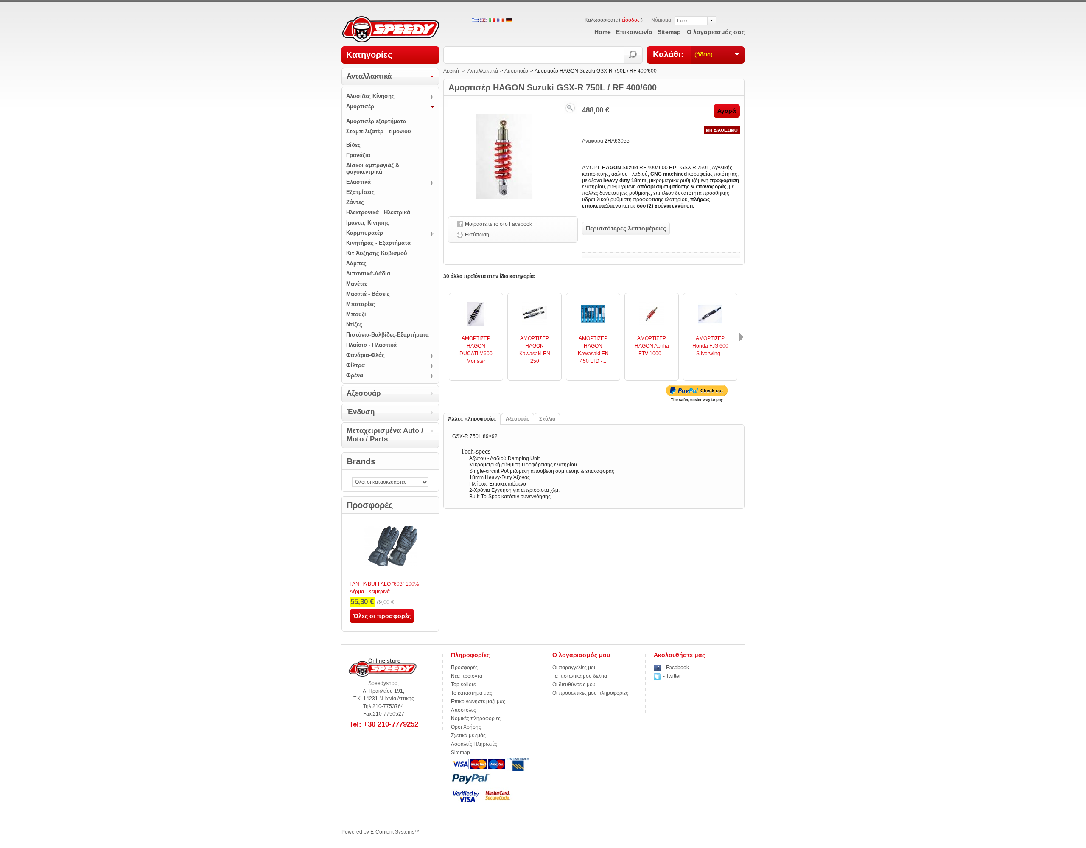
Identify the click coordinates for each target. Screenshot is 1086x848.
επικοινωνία (634, 31)
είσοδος (631, 20)
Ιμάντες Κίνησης (367, 222)
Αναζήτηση (633, 55)
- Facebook (676, 668)
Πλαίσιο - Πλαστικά (371, 345)
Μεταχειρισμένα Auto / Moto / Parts (385, 435)
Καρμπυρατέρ (364, 233)
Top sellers (463, 685)
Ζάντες (355, 202)
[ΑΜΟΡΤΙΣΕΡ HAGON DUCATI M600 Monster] (476, 325)
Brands (361, 461)
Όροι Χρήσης (466, 727)
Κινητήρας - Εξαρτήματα (378, 243)
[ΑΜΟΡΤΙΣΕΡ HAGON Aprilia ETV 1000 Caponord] (651, 325)
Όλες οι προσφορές (382, 615)
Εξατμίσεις (360, 192)
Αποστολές (463, 710)
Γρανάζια (358, 155)
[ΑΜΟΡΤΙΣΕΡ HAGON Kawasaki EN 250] (534, 325)
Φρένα (354, 375)
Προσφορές (370, 505)
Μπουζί (356, 314)
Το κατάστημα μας (471, 693)
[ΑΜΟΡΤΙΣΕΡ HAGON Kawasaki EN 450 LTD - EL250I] (593, 325)
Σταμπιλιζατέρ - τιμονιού (378, 131)
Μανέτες (357, 284)
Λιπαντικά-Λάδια (368, 273)
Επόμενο (741, 337)
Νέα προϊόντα (466, 676)
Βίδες (353, 145)
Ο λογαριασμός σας (716, 31)
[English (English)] (483, 21)
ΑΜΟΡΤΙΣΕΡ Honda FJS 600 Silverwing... (710, 346)
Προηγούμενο (445, 337)
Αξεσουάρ (364, 393)
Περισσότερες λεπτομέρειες (626, 228)
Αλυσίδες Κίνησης (370, 96)
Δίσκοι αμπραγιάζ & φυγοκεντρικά (372, 168)
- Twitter (672, 676)
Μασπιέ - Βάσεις (368, 294)
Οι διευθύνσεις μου (574, 685)
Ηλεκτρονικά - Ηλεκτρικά (378, 212)
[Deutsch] (509, 21)
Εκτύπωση (477, 235)
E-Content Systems (392, 832)
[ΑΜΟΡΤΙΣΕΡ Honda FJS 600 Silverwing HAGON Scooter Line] (710, 325)
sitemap (669, 31)
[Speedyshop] (390, 30)
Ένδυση (361, 412)
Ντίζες (354, 324)
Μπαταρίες (360, 304)
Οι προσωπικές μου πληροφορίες (590, 693)
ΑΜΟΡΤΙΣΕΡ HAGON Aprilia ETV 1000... (652, 346)
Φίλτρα (355, 365)
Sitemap (460, 752)
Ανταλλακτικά (369, 76)
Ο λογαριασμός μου (581, 654)
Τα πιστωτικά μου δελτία (579, 676)
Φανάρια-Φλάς (365, 355)
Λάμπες (356, 263)
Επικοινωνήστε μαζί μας (478, 702)
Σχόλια (547, 419)
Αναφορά (593, 141)
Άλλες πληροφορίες (472, 419)
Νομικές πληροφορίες (476, 719)
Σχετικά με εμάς (468, 735)
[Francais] (500, 21)
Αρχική (451, 71)
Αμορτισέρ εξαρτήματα (376, 121)
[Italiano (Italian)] (492, 21)
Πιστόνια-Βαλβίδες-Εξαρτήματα (387, 334)
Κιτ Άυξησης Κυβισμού (376, 253)
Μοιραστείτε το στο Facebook (498, 224)
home (602, 31)
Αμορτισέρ (360, 106)
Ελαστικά (358, 182)
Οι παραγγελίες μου (574, 668)
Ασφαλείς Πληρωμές (474, 744)
